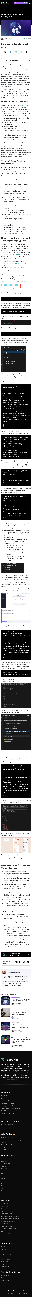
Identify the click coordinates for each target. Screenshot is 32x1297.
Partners (3, 1257)
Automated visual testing (9, 178)
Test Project (5, 1186)
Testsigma (4, 1168)
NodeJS (11, 261)
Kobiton (3, 1181)
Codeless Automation (7, 1204)
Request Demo (6, 1254)
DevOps (3, 1231)
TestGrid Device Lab (7, 1124)
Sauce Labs (4, 1171)
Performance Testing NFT (9, 1226)
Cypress (11, 267)
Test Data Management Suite (10, 1218)
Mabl (2, 1188)
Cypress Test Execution (8, 1221)
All (1, 1191)
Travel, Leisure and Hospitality (10, 1111)
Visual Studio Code (15, 263)
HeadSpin (4, 1166)
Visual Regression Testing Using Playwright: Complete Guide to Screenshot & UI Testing (20, 1040)
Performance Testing (7, 1214)
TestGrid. (13, 1293)
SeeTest (3, 1178)
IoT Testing (4, 1223)
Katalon (3, 1173)
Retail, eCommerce (7, 1096)
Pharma (3, 1116)
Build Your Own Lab (7, 1137)
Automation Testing (7, 1209)
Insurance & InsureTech (8, 1103)
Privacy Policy (5, 1259)
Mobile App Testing (7, 1206)
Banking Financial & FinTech (9, 1106)
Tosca (3, 1183)
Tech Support (5, 1247)
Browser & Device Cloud (8, 1228)
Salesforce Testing (6, 1236)
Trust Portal (4, 1262)
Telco (2, 1098)
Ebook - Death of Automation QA (11, 1140)
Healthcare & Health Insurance (10, 1108)
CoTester (3, 1142)
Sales (2, 1252)
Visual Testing (5, 1150)
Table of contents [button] (11, 60)
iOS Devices (5, 1275)
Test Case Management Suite (10, 1216)
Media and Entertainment (9, 1101)
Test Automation (15, 997)
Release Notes (5, 1267)
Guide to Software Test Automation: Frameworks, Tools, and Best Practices (19, 1026)
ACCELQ (3, 1158)
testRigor (4, 1161)
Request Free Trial (21, 3)
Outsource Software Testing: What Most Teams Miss (20, 999)
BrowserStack (5, 1163)
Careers (3, 1249)
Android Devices (6, 1278)
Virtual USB (4, 1147)
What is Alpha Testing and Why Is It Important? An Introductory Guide (20, 1012)
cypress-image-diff (17, 254)
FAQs (2, 1264)
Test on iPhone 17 (6, 1145)
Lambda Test (5, 1176)
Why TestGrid (5, 1280)
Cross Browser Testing (8, 1211)
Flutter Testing (5, 1233)
